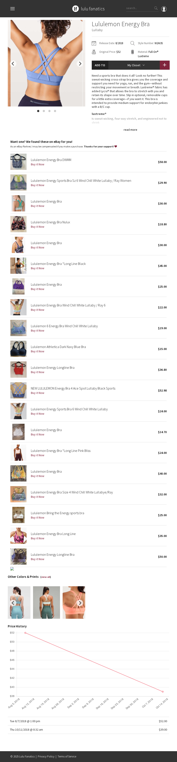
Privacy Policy (46, 756)
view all (45, 576)
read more (130, 130)
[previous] (13, 63)
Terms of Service (67, 756)
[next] (80, 63)
